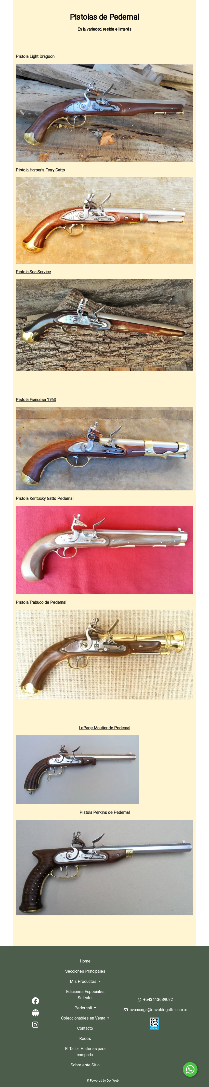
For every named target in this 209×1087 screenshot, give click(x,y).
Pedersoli (83, 1008)
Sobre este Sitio (85, 1065)
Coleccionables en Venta (83, 1018)
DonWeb (113, 1080)
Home (85, 961)
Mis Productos (83, 981)
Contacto (85, 1028)
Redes (85, 1038)
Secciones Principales (85, 971)
